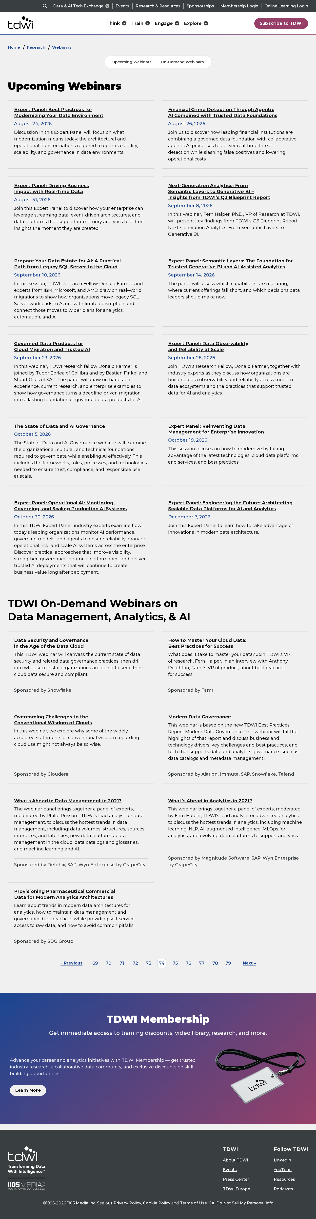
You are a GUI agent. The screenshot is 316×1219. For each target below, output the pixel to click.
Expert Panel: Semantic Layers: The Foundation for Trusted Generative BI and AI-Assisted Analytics (230, 264)
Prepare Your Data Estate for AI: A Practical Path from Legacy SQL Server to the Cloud (67, 264)
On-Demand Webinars (182, 61)
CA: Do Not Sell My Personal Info (241, 1203)
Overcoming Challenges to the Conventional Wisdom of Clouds (53, 720)
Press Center (236, 1179)
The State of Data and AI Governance (59, 426)
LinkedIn (282, 1160)
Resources (284, 1179)
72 (135, 963)
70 (108, 963)
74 (162, 963)
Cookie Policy (156, 1203)
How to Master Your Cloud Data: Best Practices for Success (207, 643)
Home (14, 47)
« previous (71, 963)
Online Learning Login (286, 6)
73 (148, 963)
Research (36, 47)
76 (188, 963)
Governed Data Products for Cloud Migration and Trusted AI (52, 346)
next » (249, 963)
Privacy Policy (127, 1203)
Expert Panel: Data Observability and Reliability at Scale (208, 346)
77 (201, 963)
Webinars (62, 47)
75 (175, 963)
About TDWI (235, 1160)
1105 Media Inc (81, 1203)
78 (215, 963)
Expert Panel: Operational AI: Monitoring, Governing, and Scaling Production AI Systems (70, 505)
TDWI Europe (236, 1189)
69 (95, 963)
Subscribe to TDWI (281, 23)
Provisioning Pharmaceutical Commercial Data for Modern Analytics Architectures (64, 894)
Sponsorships (200, 6)
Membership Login (239, 6)
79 (228, 963)
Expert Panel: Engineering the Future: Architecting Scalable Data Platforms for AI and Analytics (230, 505)
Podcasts (283, 1189)
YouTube (283, 1169)
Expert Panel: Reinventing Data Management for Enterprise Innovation (216, 429)
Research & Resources (158, 6)
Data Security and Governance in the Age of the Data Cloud (51, 643)
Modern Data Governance (199, 717)
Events (122, 6)
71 (121, 963)
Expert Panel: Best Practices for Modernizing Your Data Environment (58, 112)
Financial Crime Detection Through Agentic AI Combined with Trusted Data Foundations (222, 112)
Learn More (28, 1090)
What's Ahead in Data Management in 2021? (67, 801)
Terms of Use (193, 1203)
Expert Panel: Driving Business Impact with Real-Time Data (51, 188)
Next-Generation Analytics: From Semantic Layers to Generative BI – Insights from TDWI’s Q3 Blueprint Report (219, 191)
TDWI (230, 1149)
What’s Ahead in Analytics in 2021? (210, 801)
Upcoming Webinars (131, 61)
